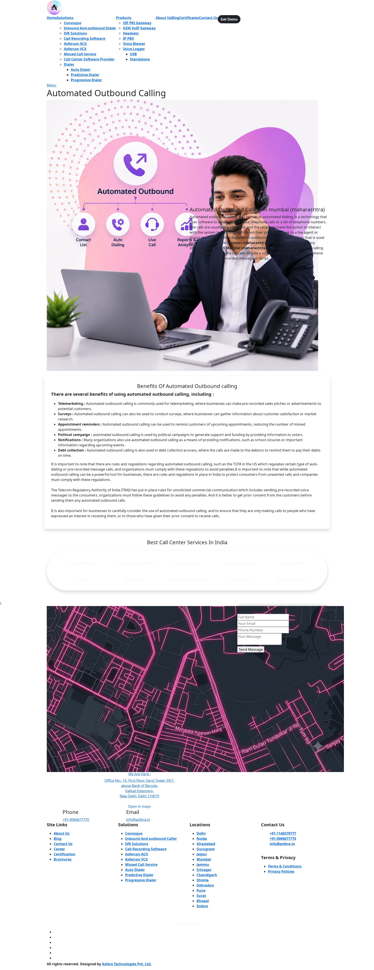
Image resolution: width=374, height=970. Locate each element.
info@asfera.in (138, 819)
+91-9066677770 (76, 819)
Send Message (251, 649)
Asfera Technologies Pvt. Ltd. (127, 964)
